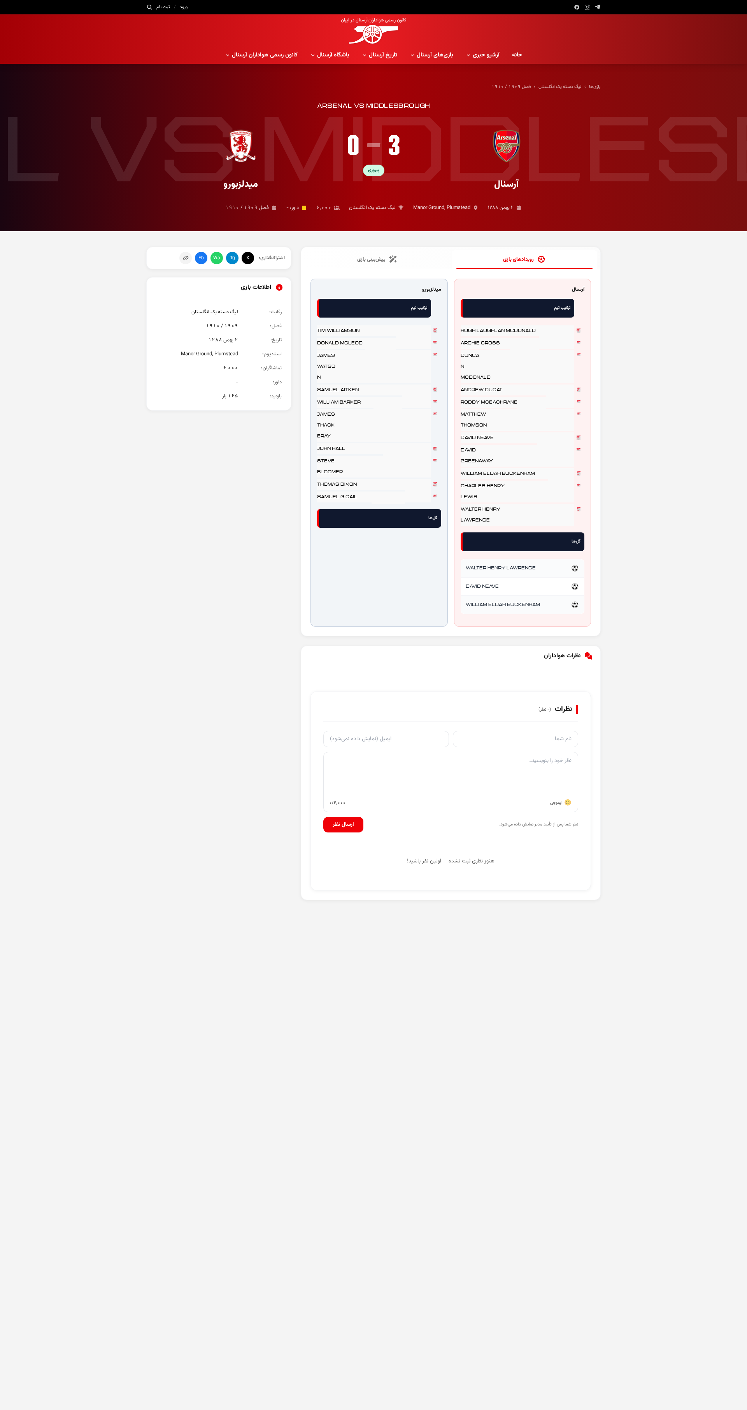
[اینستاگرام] (587, 7)
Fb (201, 258)
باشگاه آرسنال (333, 55)
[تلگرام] (598, 7)
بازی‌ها (595, 86)
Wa (216, 258)
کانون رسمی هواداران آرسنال (265, 55)
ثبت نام (163, 7)
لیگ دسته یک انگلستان (559, 86)
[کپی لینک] (185, 258)
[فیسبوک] (577, 7)
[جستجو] (149, 7)
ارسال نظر (343, 824)
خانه (517, 55)
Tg (232, 258)
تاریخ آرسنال (383, 55)
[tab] (524, 259)
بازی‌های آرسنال (435, 55)
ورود (184, 7)
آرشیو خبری (486, 55)
